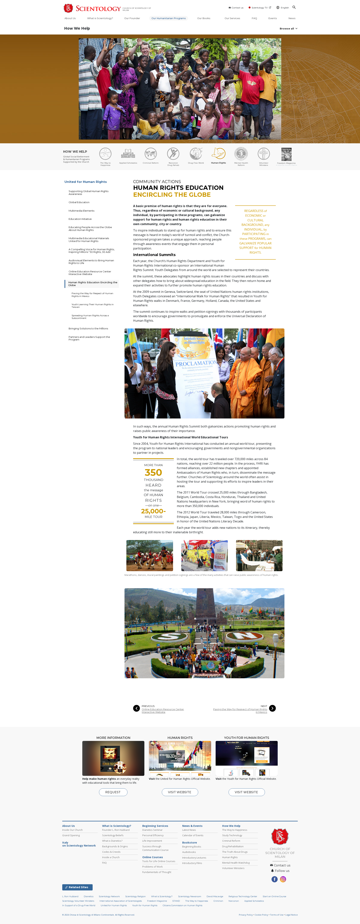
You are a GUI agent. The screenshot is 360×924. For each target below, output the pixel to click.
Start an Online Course (274, 896)
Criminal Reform (231, 840)
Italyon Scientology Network (79, 844)
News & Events (192, 825)
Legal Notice (291, 914)
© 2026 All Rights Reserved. (98, 914)
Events (272, 18)
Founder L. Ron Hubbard (116, 830)
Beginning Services (155, 825)
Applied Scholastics (254, 901)
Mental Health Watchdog (236, 862)
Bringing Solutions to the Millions (88, 328)
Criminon (218, 901)
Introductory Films (192, 863)
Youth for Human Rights (144, 905)
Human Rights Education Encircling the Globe (92, 283)
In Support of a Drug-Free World (78, 905)
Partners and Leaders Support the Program (89, 338)
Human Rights (230, 857)
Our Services (232, 18)
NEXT (264, 706)
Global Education (79, 202)
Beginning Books (191, 846)
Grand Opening (71, 835)
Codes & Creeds (111, 851)
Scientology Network (109, 896)
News (292, 18)
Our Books (204, 18)
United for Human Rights (85, 182)
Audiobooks (189, 852)
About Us (70, 18)
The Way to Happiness (234, 830)
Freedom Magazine (157, 901)
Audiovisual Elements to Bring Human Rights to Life (91, 261)
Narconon (234, 901)
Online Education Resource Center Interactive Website (163, 711)
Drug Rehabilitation (233, 846)
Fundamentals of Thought (156, 872)
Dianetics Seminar (152, 830)
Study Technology (232, 835)
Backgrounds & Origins (115, 846)
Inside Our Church (72, 830)
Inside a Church (111, 857)
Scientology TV (260, 7)
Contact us (237, 7)
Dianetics (88, 896)
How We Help (77, 28)
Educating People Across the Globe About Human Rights (90, 228)
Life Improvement (152, 840)
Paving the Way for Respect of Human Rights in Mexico (240, 711)
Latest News (189, 830)
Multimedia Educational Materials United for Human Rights (89, 239)
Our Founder (132, 18)
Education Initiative (80, 218)
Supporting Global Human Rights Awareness (88, 192)
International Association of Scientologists (121, 901)
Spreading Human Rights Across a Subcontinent (90, 316)
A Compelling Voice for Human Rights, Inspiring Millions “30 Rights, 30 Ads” (92, 250)
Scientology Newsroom (189, 896)
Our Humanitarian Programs (169, 18)
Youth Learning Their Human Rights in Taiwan (93, 305)
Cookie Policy (261, 914)
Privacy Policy (246, 914)
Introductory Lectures (194, 857)
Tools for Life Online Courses (158, 861)
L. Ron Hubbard (70, 896)
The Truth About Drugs (235, 851)
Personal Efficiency (153, 835)
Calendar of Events (192, 835)
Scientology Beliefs (113, 835)
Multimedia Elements (81, 210)
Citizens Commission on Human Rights (182, 905)
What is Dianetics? (112, 840)
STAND (176, 901)
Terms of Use (277, 914)
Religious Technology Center (243, 896)
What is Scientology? (100, 18)
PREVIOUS (148, 706)
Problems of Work (152, 866)
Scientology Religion (135, 896)
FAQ (254, 18)
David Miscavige (215, 896)
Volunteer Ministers (233, 868)
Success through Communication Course (155, 848)
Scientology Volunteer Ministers (78, 901)
